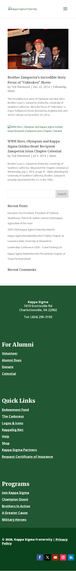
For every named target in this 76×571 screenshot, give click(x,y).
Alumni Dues (11, 360)
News (11, 91)
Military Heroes (14, 519)
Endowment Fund (15, 410)
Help (5, 436)
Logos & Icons (12, 423)
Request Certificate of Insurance (27, 457)
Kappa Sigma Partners (19, 450)
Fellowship (59, 87)
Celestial (9, 374)
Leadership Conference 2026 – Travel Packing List (35, 247)
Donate (7, 367)
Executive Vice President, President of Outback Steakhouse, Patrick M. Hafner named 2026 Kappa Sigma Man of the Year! (35, 218)
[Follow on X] (47, 557)
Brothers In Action (16, 506)
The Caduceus (13, 416)
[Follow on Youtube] (55, 557)
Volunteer (10, 353)
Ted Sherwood (20, 87)
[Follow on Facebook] (40, 557)
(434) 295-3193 (41, 317)
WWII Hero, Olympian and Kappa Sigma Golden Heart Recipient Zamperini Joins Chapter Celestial (34, 146)
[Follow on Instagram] (63, 557)
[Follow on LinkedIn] (71, 557)
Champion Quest (15, 499)
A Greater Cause (15, 513)
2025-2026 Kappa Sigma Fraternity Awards (31, 229)
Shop (6, 443)
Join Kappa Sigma (15, 493)
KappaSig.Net (12, 430)
